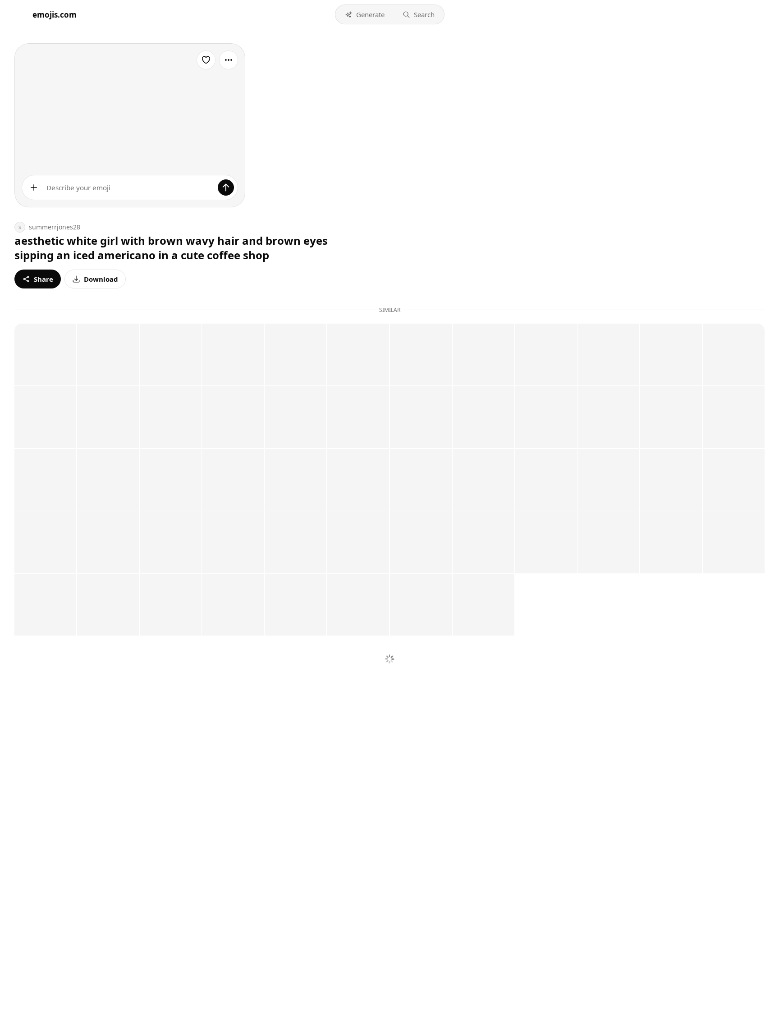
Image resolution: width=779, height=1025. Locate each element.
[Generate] (226, 187)
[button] (365, 14)
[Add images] (34, 187)
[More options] (228, 59)
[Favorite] (206, 59)
